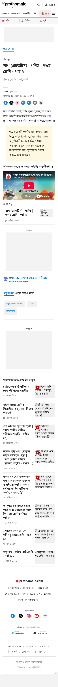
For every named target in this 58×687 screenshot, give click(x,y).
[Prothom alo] (15, 5)
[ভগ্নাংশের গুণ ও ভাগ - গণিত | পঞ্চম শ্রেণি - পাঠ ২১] (45, 537)
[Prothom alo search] (39, 5)
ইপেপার (47, 594)
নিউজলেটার (40, 652)
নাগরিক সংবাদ (14, 588)
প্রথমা (20, 600)
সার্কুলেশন (42, 646)
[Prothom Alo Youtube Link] (38, 616)
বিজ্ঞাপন (29, 646)
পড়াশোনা (8, 49)
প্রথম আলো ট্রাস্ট (12, 594)
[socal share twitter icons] (12, 104)
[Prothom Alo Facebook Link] (14, 616)
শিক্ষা (32, 303)
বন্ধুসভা (24, 594)
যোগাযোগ (26, 652)
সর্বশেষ (5, 13)
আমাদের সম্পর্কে (14, 646)
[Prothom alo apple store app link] (40, 633)
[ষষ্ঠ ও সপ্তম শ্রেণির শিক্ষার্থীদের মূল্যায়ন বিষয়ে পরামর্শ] (45, 411)
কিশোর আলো (29, 588)
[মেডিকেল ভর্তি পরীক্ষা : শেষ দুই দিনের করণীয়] (45, 391)
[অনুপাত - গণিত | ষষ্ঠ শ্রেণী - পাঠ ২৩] (45, 557)
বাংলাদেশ (15, 13)
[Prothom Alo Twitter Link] (22, 616)
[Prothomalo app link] (18, 633)
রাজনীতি (26, 13)
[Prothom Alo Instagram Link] (30, 616)
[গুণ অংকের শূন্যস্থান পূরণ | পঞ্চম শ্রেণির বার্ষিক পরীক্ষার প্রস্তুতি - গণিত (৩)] (45, 435)
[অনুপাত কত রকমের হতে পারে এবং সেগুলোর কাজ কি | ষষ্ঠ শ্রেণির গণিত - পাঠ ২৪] (45, 514)
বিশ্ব (34, 13)
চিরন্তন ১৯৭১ (36, 594)
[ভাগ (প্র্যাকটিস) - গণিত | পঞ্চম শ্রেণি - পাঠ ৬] (47, 213)
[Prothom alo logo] (29, 582)
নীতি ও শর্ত (12, 652)
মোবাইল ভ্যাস (31, 600)
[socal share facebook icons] (6, 104)
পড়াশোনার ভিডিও (14, 303)
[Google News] (45, 616)
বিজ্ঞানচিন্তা (43, 588)
